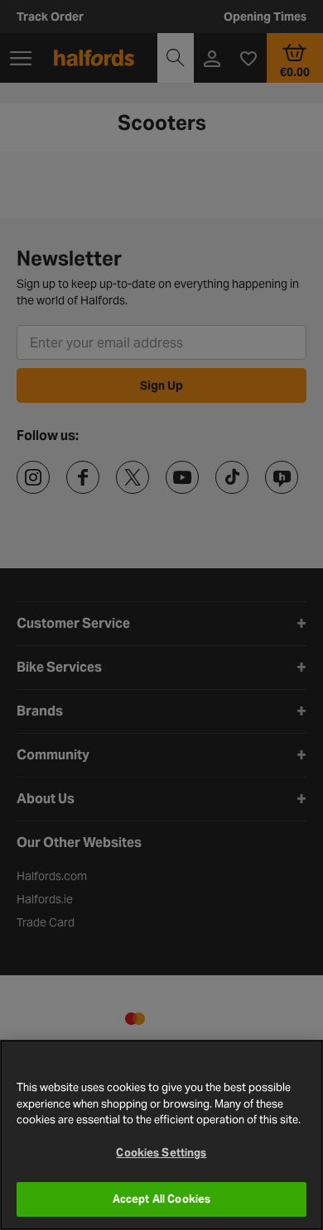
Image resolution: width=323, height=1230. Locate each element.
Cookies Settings (161, 1153)
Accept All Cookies (161, 1199)
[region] (161, 1135)
